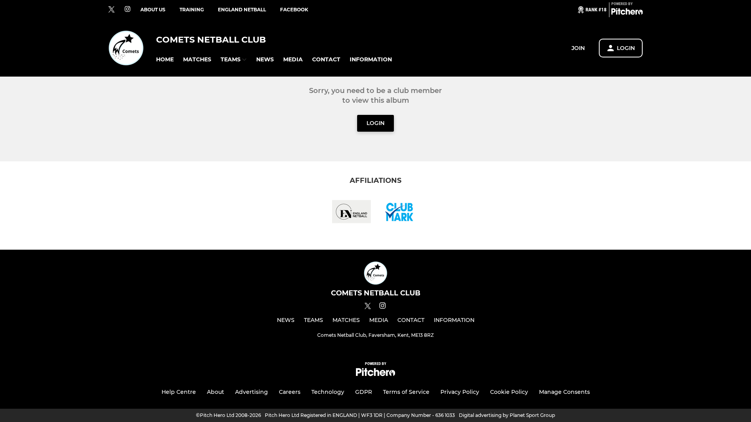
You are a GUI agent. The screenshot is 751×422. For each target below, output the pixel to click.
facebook (294, 10)
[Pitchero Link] (627, 13)
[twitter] (111, 9)
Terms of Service (406, 391)
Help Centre (179, 391)
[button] (164, 59)
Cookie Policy (509, 391)
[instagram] (127, 9)
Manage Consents (564, 391)
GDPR (363, 391)
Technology (327, 391)
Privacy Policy (459, 391)
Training (192, 10)
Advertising (251, 391)
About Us (152, 10)
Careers (289, 391)
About (215, 391)
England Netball (242, 10)
